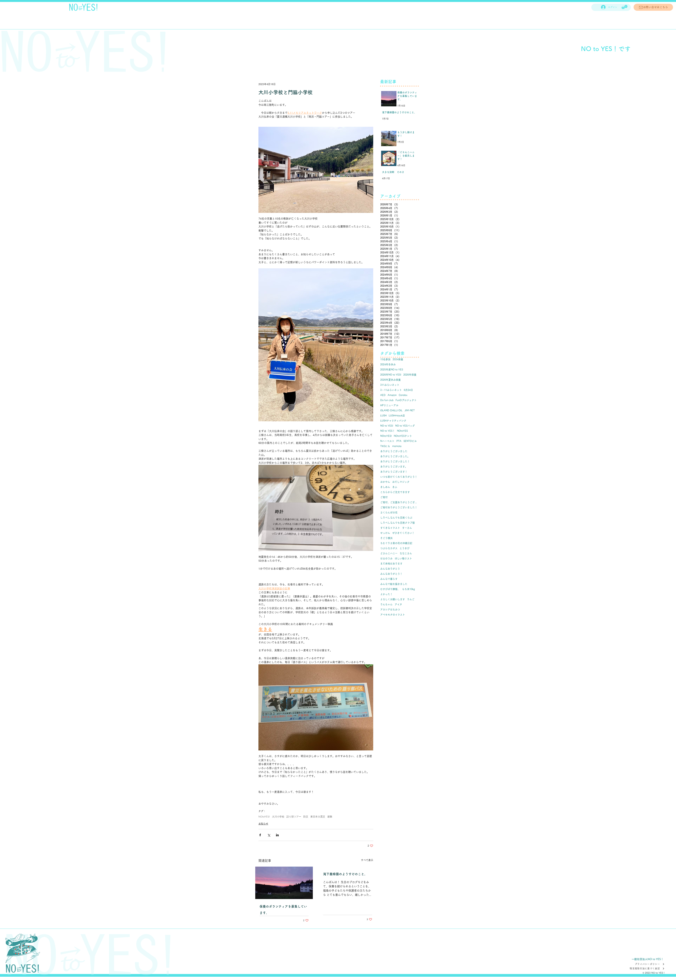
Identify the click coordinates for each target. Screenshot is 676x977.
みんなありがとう (390, 568)
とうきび (404, 548)
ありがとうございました (393, 451)
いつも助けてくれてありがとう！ (398, 477)
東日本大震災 (317, 816)
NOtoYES (402, 431)
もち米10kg (408, 589)
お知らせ (263, 823)
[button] (624, 7)
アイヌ (398, 604)
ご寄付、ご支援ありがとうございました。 (399, 502)
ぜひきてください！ (403, 533)
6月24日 (408, 390)
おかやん (385, 482)
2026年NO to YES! (390, 374)
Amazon (392, 395)
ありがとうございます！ (393, 471)
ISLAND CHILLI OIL (391, 410)
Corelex (403, 395)
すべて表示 (367, 860)
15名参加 (385, 359)
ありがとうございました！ (395, 461)
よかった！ (386, 594)
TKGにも (385, 446)
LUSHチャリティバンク (393, 420)
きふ (394, 487)
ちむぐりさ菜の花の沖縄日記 (396, 543)
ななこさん (406, 553)
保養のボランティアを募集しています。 (283, 909)
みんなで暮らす (389, 579)
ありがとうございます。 (393, 466)
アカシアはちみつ (390, 609)
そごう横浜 (386, 538)
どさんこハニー (389, 553)
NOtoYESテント (403, 436)
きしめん (385, 487)
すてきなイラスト (390, 528)
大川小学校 (278, 816)
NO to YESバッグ (405, 425)
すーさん (407, 528)
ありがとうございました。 (395, 456)
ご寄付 (384, 497)
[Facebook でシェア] (260, 835)
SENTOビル (410, 441)
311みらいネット (389, 385)
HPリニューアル (389, 405)
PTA (398, 441)
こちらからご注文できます (395, 492)
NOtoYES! (264, 816)
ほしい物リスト (403, 558)
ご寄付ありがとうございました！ (398, 507)
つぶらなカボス (389, 548)
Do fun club (386, 400)
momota (396, 446)
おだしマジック (400, 482)
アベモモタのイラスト (392, 614)
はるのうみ (386, 558)
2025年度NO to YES (391, 369)
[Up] (666, 968)
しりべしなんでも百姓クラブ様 (397, 523)
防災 (305, 816)
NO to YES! (386, 425)
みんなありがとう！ (391, 574)
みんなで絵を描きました (393, 584)
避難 (329, 816)
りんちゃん (386, 604)
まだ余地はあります (391, 563)
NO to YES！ (387, 431)
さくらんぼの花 (389, 512)
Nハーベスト (387, 441)
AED (383, 395)
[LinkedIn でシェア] (277, 835)
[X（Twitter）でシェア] (268, 835)
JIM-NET (410, 410)
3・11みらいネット (391, 390)
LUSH (383, 415)
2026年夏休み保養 (390, 380)
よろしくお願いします (392, 599)
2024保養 (398, 359)
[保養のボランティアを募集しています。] (284, 883)
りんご (410, 599)
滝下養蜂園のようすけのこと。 (345, 874)
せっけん (385, 533)
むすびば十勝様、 (390, 589)
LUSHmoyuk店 (397, 415)
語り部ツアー (293, 816)
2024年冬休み (388, 364)
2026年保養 (409, 374)
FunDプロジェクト (406, 400)
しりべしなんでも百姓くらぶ (396, 517)
